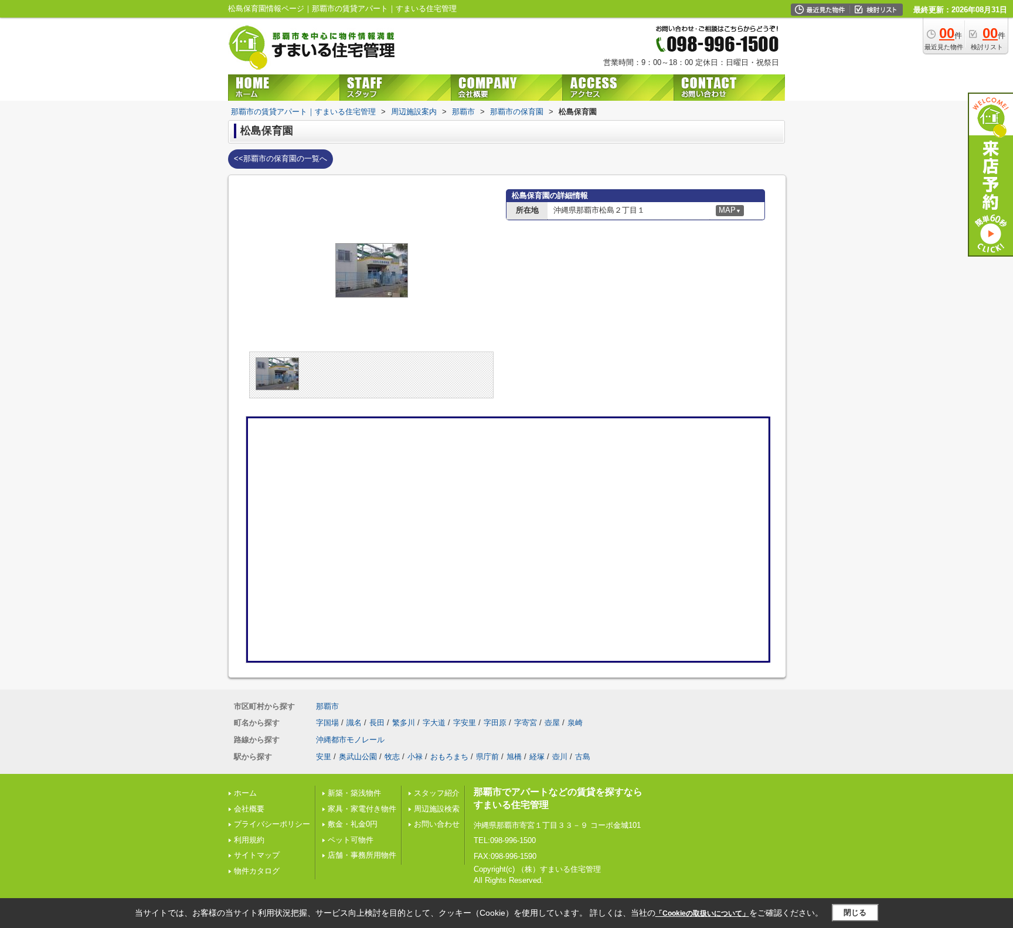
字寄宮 (525, 722)
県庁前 (487, 756)
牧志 (392, 756)
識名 (354, 722)
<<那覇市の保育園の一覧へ (280, 158)
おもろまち (449, 756)
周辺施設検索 (437, 808)
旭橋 (514, 756)
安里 (323, 756)
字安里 (464, 722)
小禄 (415, 756)
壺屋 (552, 722)
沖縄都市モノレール (350, 739)
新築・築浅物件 (354, 793)
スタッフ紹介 (437, 793)
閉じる (855, 912)
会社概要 (249, 808)
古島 (582, 756)
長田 (377, 722)
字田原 (495, 722)
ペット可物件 (350, 839)
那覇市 (327, 706)
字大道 (434, 722)
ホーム (245, 793)
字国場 (327, 722)
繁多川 (403, 722)
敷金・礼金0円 (353, 824)
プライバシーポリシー (272, 824)
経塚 (537, 756)
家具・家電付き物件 (362, 808)
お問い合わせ (437, 824)
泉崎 (575, 722)
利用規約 (249, 839)
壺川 (559, 756)
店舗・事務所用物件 (362, 855)
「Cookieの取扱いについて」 (702, 913)
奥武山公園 (358, 756)
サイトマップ (257, 855)
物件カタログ (257, 870)
